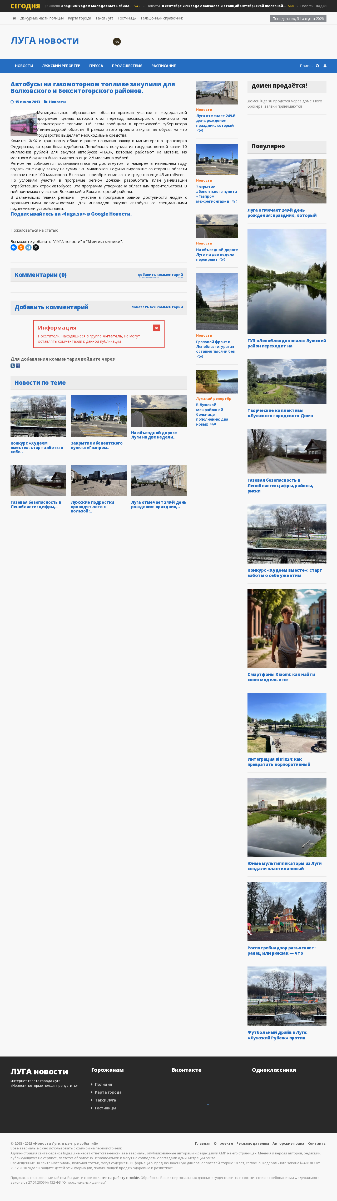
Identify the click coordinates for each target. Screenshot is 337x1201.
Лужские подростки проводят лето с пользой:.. (92, 507)
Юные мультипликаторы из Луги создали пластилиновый (284, 865)
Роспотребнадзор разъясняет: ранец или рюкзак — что (281, 950)
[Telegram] (28, 247)
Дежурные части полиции (42, 18)
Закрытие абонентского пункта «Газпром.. (97, 445)
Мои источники (104, 241)
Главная (202, 1143)
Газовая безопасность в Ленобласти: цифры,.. (36, 504)
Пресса (96, 65)
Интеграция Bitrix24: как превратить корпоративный (278, 761)
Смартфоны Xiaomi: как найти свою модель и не (281, 676)
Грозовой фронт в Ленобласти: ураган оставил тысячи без (215, 346)
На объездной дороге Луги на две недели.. (154, 435)
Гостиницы (127, 18)
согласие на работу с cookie (116, 1177)
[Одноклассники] (21, 247)
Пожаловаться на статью (34, 230)
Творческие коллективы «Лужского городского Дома (280, 412)
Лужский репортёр (61, 65)
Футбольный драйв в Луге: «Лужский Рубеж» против (277, 1034)
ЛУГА (59, 241)
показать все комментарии (157, 307)
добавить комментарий (160, 274)
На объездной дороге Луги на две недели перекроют (217, 254)
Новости (202, 6)
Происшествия (127, 65)
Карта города (79, 18)
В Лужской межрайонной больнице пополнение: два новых (212, 414)
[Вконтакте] (117, 42)
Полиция (103, 1084)
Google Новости (110, 214)
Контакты (317, 1143)
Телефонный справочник (161, 18)
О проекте (223, 1143)
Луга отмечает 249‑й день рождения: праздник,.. (158, 504)
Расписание (163, 65)
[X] (36, 247)
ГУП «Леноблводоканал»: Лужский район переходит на (286, 343)
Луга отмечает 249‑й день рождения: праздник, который (215, 120)
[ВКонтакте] (14, 247)
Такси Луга (104, 18)
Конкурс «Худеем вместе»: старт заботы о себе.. (37, 447)
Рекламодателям (252, 1143)
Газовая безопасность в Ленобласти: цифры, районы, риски (280, 485)
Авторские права (288, 1143)
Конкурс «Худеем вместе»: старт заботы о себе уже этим (284, 572)
